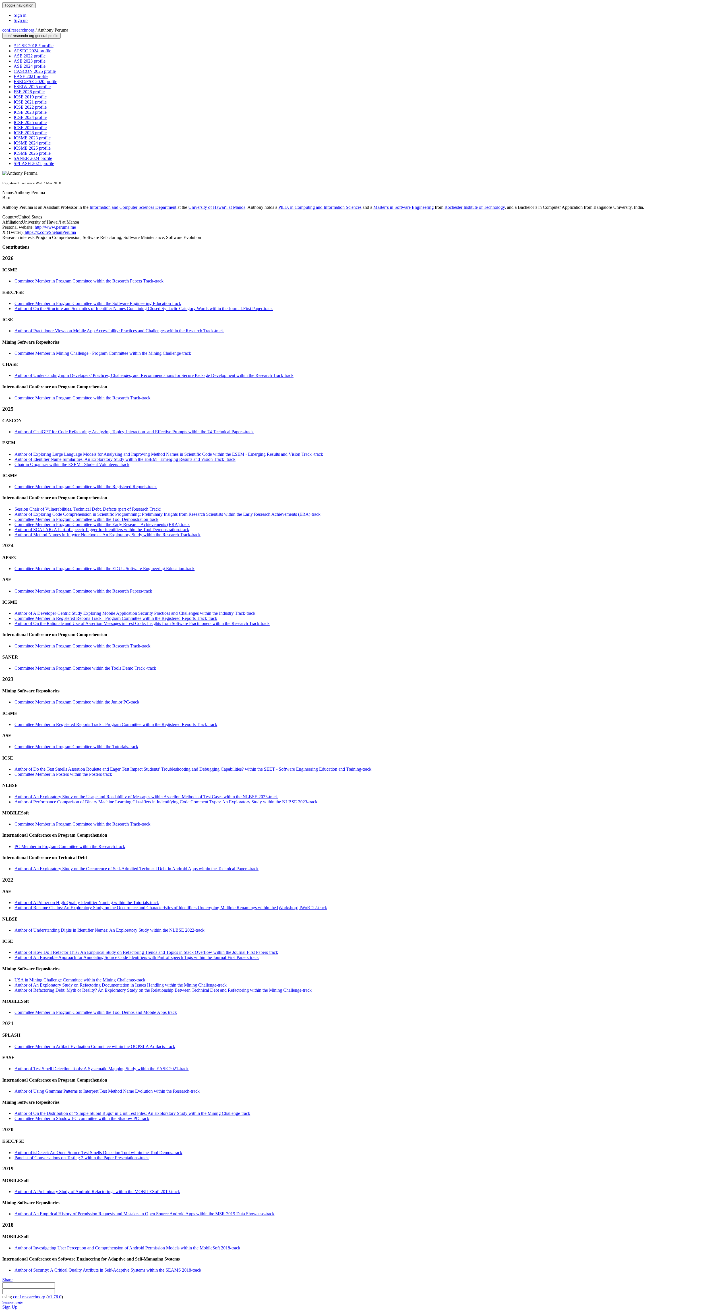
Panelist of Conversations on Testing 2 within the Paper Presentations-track (82, 1157)
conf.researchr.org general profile (31, 36)
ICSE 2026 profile (30, 127)
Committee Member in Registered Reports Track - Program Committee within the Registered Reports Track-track (116, 618)
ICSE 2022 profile (30, 107)
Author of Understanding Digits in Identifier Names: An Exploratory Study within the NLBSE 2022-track (109, 930)
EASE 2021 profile (31, 76)
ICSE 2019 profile (30, 96)
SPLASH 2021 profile (34, 163)
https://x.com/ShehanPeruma (50, 232)
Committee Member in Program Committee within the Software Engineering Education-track (98, 303)
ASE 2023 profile (30, 61)
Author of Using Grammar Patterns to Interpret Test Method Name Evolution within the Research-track (107, 1091)
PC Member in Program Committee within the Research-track (70, 846)
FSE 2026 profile (29, 91)
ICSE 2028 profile (30, 132)
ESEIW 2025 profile (32, 86)
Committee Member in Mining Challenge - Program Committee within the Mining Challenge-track (103, 353)
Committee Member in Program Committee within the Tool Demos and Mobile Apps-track (96, 1012)
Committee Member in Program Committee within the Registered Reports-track (86, 486)
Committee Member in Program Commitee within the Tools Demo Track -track (85, 668)
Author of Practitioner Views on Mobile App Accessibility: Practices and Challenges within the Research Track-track (119, 330)
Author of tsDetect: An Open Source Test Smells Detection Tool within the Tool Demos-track (98, 1152)
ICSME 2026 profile (32, 153)
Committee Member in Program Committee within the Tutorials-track (76, 746)
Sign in (20, 15)
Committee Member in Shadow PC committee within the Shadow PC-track (82, 1118)
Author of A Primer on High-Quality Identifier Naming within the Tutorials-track (87, 902)
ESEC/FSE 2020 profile (35, 81)
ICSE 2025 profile (30, 122)
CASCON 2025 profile (35, 71)
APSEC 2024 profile (32, 50)
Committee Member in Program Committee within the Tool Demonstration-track (86, 519)
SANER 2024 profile (33, 158)
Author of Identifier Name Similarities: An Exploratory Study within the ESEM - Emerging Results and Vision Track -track (125, 459)
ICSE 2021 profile (30, 102)
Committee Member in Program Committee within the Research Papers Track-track (89, 281)
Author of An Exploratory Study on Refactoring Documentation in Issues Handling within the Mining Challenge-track (121, 985)
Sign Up (9, 1307)
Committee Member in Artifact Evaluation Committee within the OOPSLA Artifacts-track (95, 1046)
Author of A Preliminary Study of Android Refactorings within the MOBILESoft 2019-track (97, 1191)
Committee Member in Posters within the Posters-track (63, 774)
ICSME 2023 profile (32, 137)
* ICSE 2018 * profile (33, 45)
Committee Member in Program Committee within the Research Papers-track (83, 591)
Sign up (21, 20)
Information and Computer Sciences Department (133, 207)
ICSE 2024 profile (30, 117)
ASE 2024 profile (30, 66)
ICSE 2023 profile (30, 112)
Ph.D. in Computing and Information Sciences (319, 207)
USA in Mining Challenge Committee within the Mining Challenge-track (80, 979)
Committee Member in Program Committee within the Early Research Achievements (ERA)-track (102, 524)
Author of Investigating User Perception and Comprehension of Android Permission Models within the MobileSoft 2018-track (127, 1247)
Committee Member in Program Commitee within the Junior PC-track (77, 702)
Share (7, 1279)
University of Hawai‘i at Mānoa (216, 207)
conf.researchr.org (18, 30)
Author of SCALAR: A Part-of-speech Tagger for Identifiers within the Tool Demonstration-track (102, 529)
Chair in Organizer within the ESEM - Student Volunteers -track (72, 464)
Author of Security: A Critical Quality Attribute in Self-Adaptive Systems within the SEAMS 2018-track (108, 1270)
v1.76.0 (54, 1296)
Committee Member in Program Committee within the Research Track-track (82, 397)
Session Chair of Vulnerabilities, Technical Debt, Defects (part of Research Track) (88, 509)
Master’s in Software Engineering (403, 207)
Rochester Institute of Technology (474, 207)
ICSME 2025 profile (32, 148)
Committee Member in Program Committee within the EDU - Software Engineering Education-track (105, 568)
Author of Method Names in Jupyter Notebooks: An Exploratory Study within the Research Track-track (107, 534)
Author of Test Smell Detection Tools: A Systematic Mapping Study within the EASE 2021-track (102, 1068)
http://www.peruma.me (55, 227)
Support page (12, 1302)
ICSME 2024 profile (32, 143)
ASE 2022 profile (30, 55)
